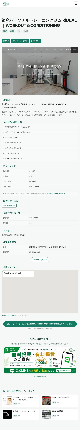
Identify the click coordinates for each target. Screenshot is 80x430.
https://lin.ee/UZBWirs (40, 376)
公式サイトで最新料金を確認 (56, 193)
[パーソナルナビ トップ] (6, 3)
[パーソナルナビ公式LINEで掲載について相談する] (40, 360)
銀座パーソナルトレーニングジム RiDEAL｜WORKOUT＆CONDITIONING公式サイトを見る (40, 324)
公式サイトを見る (40, 260)
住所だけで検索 (23, 315)
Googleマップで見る (9, 315)
